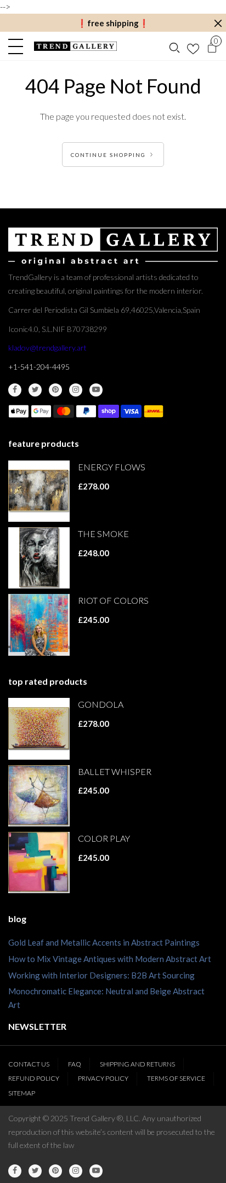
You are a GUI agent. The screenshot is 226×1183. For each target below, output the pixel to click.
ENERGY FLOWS (111, 467)
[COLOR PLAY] (39, 862)
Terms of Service (176, 1078)
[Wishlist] (193, 46)
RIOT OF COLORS (113, 600)
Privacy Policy (103, 1078)
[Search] (174, 46)
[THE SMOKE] (39, 557)
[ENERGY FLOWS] (39, 491)
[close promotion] (218, 23)
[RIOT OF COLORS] (39, 624)
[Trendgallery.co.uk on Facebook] (14, 390)
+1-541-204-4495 (39, 366)
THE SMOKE (103, 533)
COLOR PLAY (104, 838)
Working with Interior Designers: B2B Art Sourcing (101, 975)
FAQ (74, 1064)
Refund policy (33, 1078)
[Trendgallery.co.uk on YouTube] (96, 390)
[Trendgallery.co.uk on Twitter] (35, 390)
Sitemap (21, 1093)
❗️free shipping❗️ (113, 23)
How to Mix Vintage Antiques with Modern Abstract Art (109, 959)
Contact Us (28, 1064)
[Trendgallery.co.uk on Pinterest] (55, 390)
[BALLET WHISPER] (39, 795)
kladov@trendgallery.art (47, 347)
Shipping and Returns (137, 1064)
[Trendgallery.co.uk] (75, 46)
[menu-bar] (18, 46)
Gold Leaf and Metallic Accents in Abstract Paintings (104, 942)
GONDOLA (100, 704)
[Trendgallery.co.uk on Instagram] (75, 390)
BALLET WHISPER (114, 771)
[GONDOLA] (39, 728)
